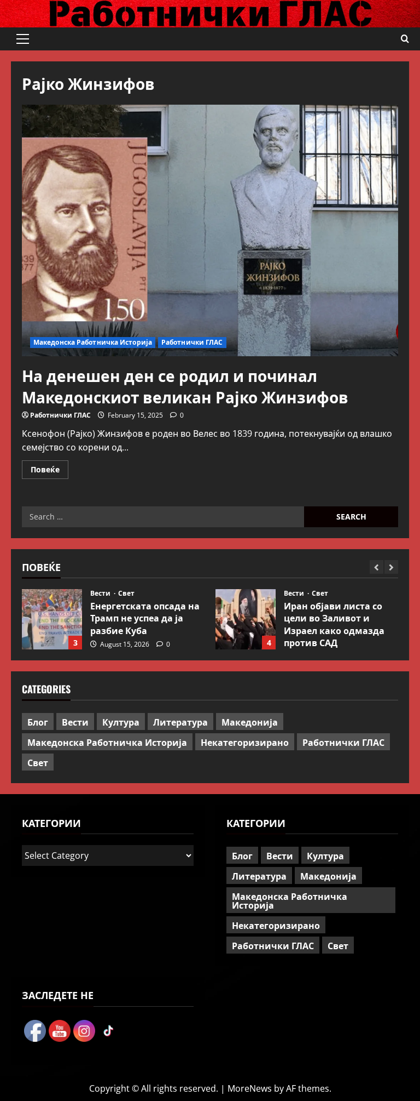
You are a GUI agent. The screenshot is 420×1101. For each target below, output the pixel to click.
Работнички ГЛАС (192, 342)
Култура (120, 721)
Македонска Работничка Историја (92, 342)
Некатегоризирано (245, 742)
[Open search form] (405, 38)
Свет (126, 593)
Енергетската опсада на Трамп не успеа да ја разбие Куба (52, 619)
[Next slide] (391, 567)
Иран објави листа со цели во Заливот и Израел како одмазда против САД (245, 619)
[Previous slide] (376, 567)
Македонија (249, 721)
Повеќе (49, 471)
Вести (101, 593)
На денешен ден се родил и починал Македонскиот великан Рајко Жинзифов (185, 386)
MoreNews (250, 1088)
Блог (37, 721)
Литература (180, 721)
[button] (22, 38)
